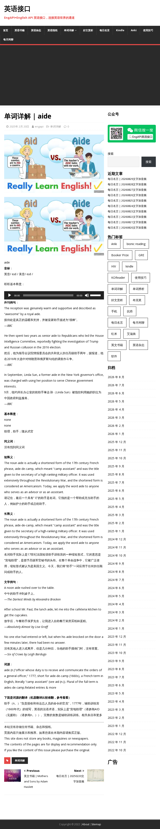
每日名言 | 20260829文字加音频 (127, 179)
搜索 (111, 154)
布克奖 (137, 300)
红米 (114, 334)
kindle (129, 266)
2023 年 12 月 (117, 636)
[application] (54, 295)
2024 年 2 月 (116, 620)
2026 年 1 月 (116, 434)
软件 (114, 356)
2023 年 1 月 (116, 726)
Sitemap (96, 824)
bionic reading (136, 244)
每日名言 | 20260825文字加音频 (127, 200)
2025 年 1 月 (116, 531)
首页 (5, 30)
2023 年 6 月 (116, 685)
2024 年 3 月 (116, 612)
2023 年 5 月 (116, 693)
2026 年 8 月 (116, 377)
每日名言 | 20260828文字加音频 (127, 184)
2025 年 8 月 (116, 474)
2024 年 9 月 (116, 563)
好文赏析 (88, 30)
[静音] (87, 295)
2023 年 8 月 (116, 669)
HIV (113, 266)
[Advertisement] (80, 76)
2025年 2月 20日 (19, 126)
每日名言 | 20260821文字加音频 (127, 222)
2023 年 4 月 (116, 701)
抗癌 (130, 311)
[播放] (10, 295)
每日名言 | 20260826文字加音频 (127, 195)
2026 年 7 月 (116, 385)
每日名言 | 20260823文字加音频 (127, 211)
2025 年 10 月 (117, 458)
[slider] (96, 295)
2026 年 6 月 (116, 393)
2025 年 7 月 (116, 482)
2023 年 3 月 (116, 709)
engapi (39, 126)
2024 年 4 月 (116, 604)
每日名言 (105, 30)
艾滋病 (131, 334)
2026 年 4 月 (116, 409)
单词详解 (69, 30)
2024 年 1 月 (116, 628)
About (85, 824)
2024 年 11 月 (117, 547)
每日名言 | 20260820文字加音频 (127, 227)
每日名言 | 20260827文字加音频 (127, 190)
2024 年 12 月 (117, 539)
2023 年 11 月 (117, 645)
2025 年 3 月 (116, 515)
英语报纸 (53, 30)
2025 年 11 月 (117, 450)
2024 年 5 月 (116, 596)
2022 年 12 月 (117, 734)
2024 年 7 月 (116, 580)
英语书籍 (20, 30)
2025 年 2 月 (116, 523)
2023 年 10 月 (117, 653)
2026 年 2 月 (116, 426)
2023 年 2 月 (116, 718)
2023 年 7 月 (116, 677)
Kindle (120, 30)
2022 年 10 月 (117, 750)
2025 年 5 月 (116, 499)
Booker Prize (120, 255)
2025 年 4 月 (116, 507)
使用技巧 (148, 30)
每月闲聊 (8, 39)
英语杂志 (36, 30)
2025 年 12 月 (117, 442)
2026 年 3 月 (116, 417)
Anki (134, 30)
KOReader (118, 278)
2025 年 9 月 (116, 466)
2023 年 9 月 (116, 661)
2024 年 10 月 (117, 555)
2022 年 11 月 (117, 742)
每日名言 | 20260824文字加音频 (127, 206)
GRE (141, 255)
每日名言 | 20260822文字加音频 (127, 217)
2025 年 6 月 (116, 490)
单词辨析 (138, 289)
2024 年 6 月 (116, 588)
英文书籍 (117, 345)
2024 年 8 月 (116, 572)
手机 (114, 311)
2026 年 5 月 (116, 401)
